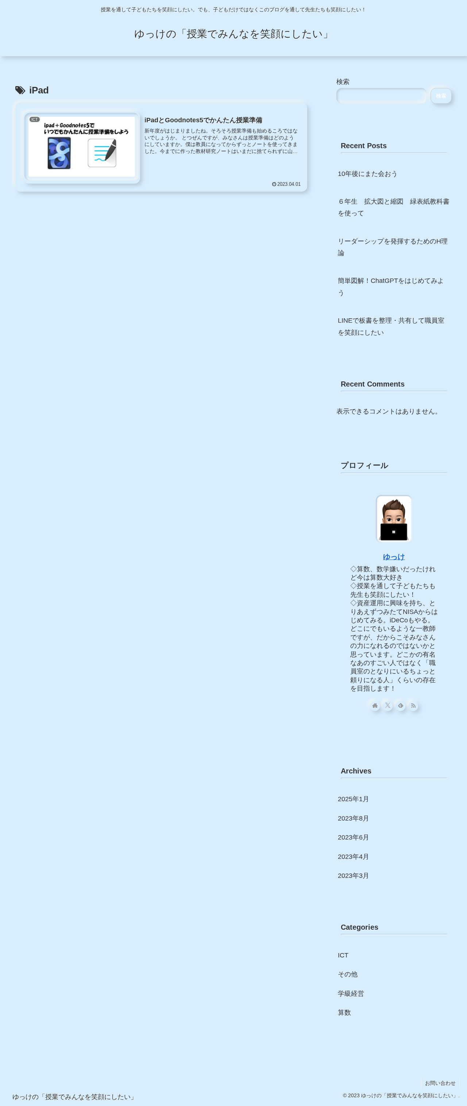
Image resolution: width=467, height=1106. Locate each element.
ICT (343, 955)
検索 (343, 81)
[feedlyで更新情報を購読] (400, 706)
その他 (348, 974)
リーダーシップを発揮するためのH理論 (393, 247)
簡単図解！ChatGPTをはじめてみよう (391, 286)
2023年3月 (353, 875)
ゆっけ (394, 557)
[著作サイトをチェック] (375, 706)
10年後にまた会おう (368, 173)
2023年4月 (353, 856)
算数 (344, 1012)
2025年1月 (353, 799)
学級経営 (351, 993)
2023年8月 (353, 818)
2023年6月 (353, 837)
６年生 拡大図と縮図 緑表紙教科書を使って (393, 207)
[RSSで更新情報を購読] (413, 706)
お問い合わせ (440, 1083)
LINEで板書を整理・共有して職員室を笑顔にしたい (391, 326)
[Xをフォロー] (388, 706)
